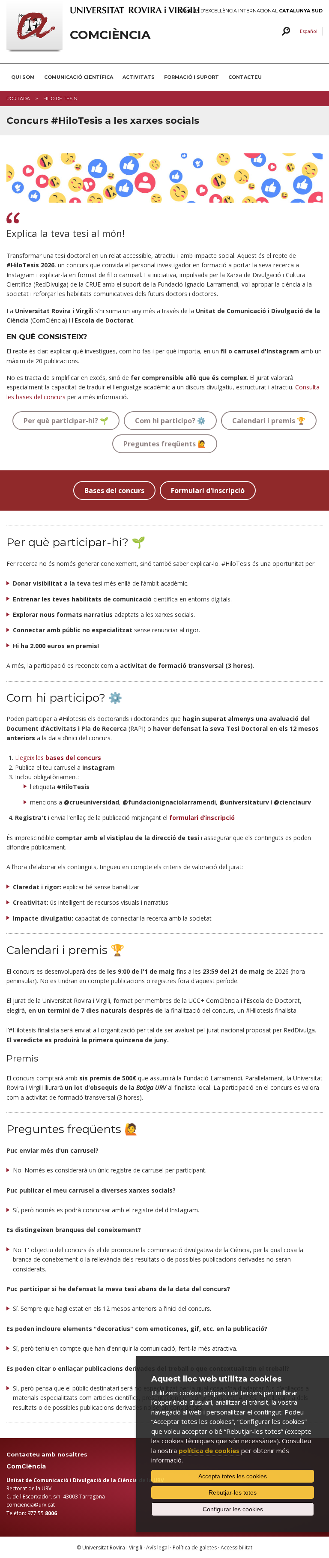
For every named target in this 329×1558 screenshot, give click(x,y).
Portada (18, 99)
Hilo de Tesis (60, 99)
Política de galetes (195, 1547)
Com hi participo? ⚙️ (170, 420)
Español (308, 31)
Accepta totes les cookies (232, 1476)
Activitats (139, 77)
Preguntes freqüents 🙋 (164, 444)
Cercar (284, 31)
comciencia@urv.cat (30, 1504)
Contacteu (245, 77)
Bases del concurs (114, 490)
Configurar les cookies (233, 1509)
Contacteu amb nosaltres (46, 1454)
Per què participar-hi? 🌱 (66, 420)
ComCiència (110, 35)
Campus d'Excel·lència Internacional (250, 11)
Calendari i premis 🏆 (268, 420)
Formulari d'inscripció (208, 490)
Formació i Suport (191, 77)
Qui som (23, 77)
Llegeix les (58, 758)
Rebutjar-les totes (233, 1492)
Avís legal (157, 1547)
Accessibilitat (236, 1547)
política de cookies (209, 1450)
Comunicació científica (78, 77)
